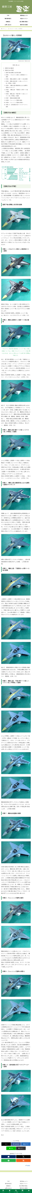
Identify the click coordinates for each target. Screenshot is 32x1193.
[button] (21, 1148)
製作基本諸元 (8, 1183)
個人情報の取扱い (23, 1185)
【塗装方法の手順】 (9, 70)
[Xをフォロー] (23, 1156)
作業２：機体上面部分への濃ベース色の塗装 (17, 79)
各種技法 (8, 1185)
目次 (14, 65)
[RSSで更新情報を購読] (23, 1160)
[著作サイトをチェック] (8, 1156)
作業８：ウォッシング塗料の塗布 (14, 100)
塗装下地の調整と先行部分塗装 (13, 72)
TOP (8, 1181)
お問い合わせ (8, 1188)
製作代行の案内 (23, 1188)
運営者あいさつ (23, 1181)
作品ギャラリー (23, 1183)
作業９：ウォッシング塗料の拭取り (14, 102)
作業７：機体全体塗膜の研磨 (13, 98)
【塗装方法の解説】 (9, 68)
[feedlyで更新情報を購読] (8, 1160)
